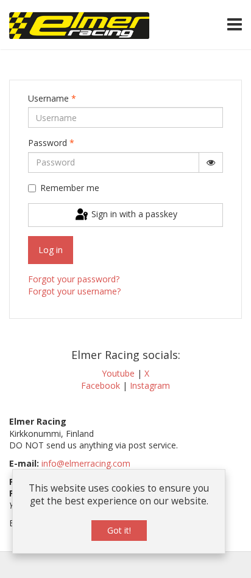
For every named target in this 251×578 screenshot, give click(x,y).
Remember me (69, 187)
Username (52, 98)
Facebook (100, 385)
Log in (50, 250)
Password (51, 142)
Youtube (118, 373)
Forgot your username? (74, 291)
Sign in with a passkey (133, 214)
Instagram (150, 385)
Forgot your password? (73, 279)
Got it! (119, 530)
